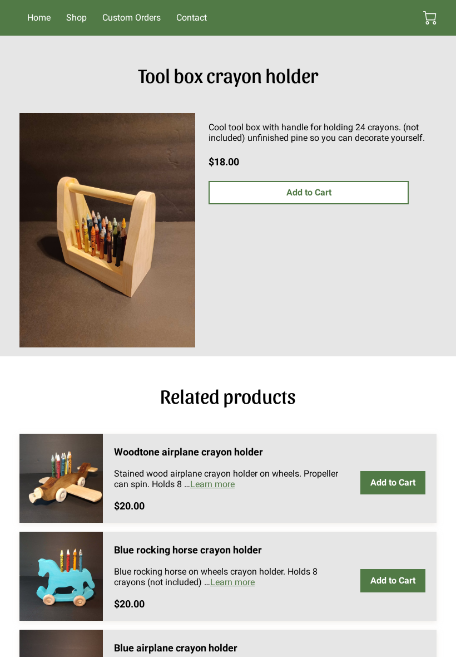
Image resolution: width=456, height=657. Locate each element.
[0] (430, 17)
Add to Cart (308, 192)
